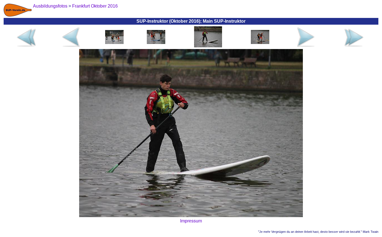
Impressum (191, 221)
